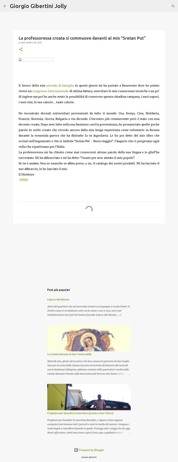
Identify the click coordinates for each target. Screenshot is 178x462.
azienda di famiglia (59, 85)
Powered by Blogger (91, 450)
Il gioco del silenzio (58, 299)
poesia (23, 180)
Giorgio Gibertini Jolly (38, 6)
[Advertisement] (89, 253)
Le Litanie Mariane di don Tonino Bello (69, 354)
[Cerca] (72, 6)
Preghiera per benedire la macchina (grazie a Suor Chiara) (80, 413)
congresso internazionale (50, 91)
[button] (21, 49)
